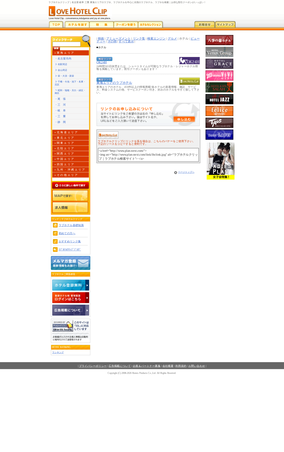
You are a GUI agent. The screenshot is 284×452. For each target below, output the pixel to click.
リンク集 (139, 38)
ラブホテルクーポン (126, 25)
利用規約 (181, 365)
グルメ (172, 38)
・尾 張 (60, 99)
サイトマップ (225, 25)
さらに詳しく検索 (70, 185)
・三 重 (60, 116)
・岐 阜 (60, 110)
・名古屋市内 (63, 58)
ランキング (58, 352)
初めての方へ (67, 233)
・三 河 (60, 104)
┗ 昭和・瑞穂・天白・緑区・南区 (70, 91)
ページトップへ (186, 172)
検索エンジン (156, 38)
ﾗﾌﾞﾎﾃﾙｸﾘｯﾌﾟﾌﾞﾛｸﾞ (70, 249)
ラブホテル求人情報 (70, 207)
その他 (112, 41)
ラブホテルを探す (76, 25)
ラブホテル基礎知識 (71, 225)
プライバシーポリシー (93, 365)
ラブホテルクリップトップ (56, 25)
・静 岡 (60, 122)
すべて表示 (126, 41)
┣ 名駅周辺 (61, 64)
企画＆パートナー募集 (147, 365)
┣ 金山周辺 (61, 70)
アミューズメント (118, 38)
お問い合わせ (196, 365)
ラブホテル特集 (101, 25)
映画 (101, 38)
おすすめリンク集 (70, 241)
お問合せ (204, 25)
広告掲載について (120, 365)
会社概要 (168, 365)
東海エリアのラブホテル (114, 83)
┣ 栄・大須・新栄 (64, 76)
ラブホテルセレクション (151, 25)
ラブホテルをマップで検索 (70, 195)
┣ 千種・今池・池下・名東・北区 (70, 83)
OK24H (101, 62)
